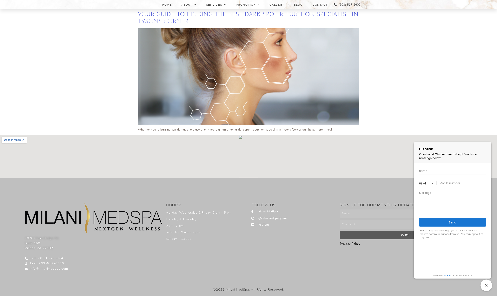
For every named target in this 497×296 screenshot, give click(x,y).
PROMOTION (246, 4)
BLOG (298, 4)
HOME (167, 4)
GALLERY (276, 4)
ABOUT (187, 4)
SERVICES (214, 4)
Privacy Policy (350, 244)
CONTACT (320, 4)
